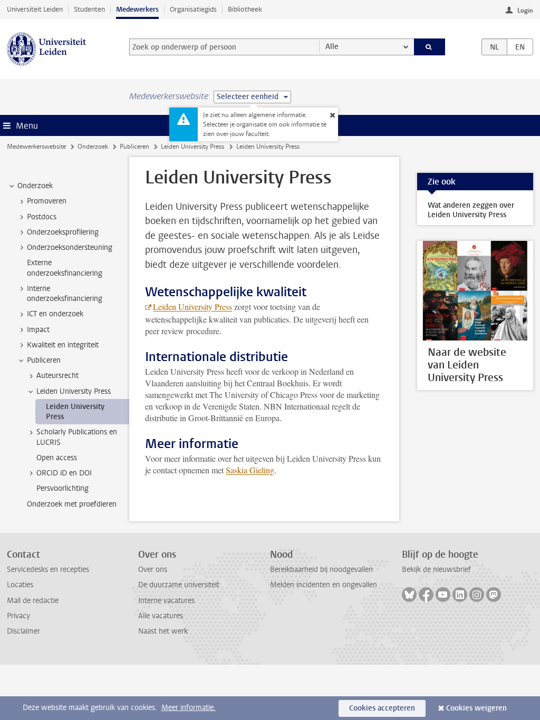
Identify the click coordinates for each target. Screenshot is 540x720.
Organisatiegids (193, 9)
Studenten (89, 9)
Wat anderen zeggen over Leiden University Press (471, 210)
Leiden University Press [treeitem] (73, 391)
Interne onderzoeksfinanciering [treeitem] (64, 294)
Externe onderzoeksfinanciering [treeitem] (64, 268)
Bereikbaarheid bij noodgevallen (321, 570)
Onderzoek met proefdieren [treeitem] (72, 504)
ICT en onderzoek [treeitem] (55, 314)
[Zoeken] (430, 46)
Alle (332, 47)
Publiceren (134, 146)
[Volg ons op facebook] (426, 594)
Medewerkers (137, 9)
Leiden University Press (192, 146)
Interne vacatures (166, 601)
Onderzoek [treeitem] (35, 186)
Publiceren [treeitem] (44, 360)
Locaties (20, 585)
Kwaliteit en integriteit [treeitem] (63, 345)
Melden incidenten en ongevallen (323, 585)
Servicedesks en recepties (48, 570)
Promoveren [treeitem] (46, 201)
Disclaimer (23, 631)
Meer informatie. (188, 708)
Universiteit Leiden (35, 9)
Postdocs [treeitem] (41, 217)
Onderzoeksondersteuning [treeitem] (69, 247)
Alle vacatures (160, 616)
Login (525, 10)
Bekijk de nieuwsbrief (436, 570)
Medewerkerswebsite (36, 146)
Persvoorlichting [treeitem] (62, 488)
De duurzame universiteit (178, 585)
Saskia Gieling (250, 469)
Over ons (152, 570)
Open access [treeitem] (56, 458)
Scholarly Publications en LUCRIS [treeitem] (76, 437)
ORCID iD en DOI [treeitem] (64, 473)
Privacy (18, 616)
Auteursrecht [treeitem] (57, 376)
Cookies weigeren (476, 708)
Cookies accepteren (382, 708)
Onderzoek (93, 146)
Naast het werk (163, 631)
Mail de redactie (33, 601)
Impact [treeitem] (38, 330)
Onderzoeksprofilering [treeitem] (63, 232)
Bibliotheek (245, 9)
